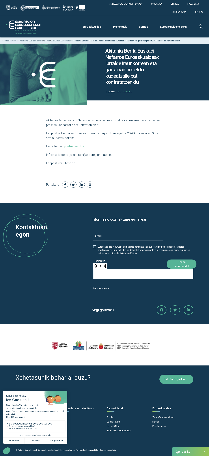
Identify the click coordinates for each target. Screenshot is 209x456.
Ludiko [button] (186, 451)
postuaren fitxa (74, 146)
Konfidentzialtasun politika (87, 450)
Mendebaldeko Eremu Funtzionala (125, 4)
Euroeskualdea (124, 92)
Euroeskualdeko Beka (173, 26)
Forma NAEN (113, 426)
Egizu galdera (177, 379)
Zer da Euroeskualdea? (163, 417)
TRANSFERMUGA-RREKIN (119, 430)
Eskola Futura (113, 422)
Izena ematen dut (182, 264)
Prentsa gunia (179, 12)
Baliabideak (193, 4)
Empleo (110, 417)
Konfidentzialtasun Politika (124, 253)
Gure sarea (156, 4)
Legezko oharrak (67, 450)
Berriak (175, 4)
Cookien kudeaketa (108, 450)
